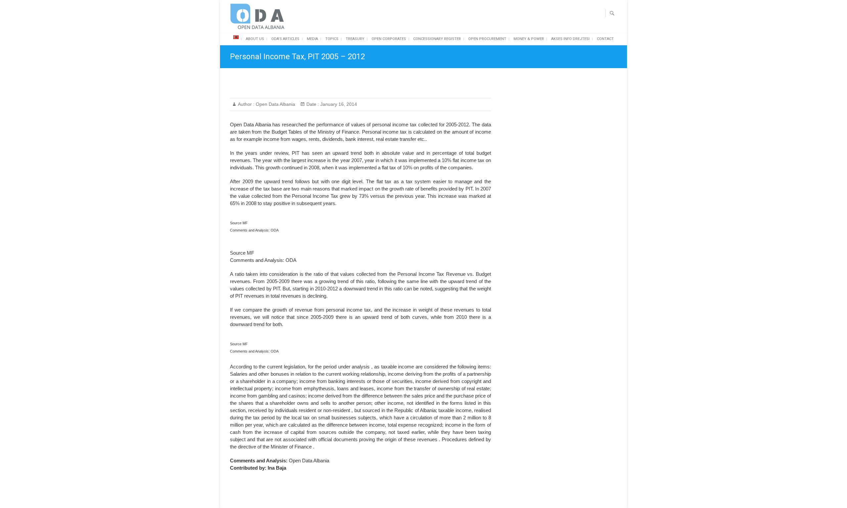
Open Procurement (487, 39)
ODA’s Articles (285, 39)
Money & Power (528, 39)
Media (312, 39)
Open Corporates (389, 39)
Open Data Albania (274, 104)
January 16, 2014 (338, 104)
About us (255, 39)
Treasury (355, 39)
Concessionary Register (437, 39)
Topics (331, 39)
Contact (605, 39)
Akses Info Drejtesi (570, 39)
